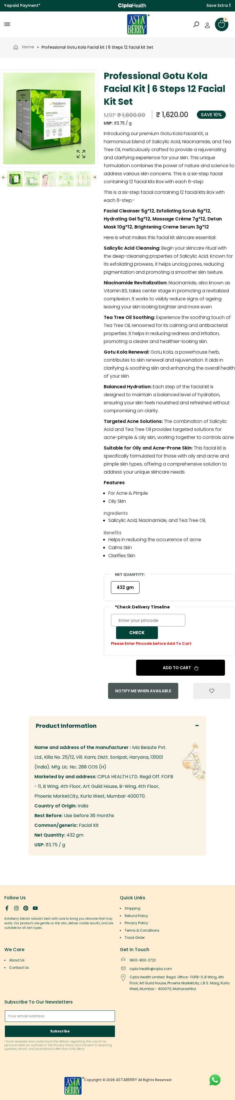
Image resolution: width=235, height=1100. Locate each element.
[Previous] (3, 177)
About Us (17, 960)
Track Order (135, 937)
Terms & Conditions (142, 930)
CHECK (137, 633)
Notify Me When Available (143, 691)
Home (27, 47)
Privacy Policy (136, 922)
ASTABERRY (126, 1080)
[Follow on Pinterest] (25, 908)
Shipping (132, 908)
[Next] (94, 177)
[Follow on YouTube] (35, 908)
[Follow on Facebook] (6, 908)
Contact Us (19, 967)
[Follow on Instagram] (16, 908)
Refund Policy (136, 915)
